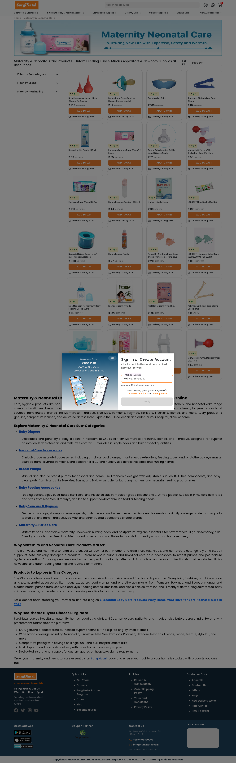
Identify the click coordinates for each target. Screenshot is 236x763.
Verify (147, 401)
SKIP (112, 358)
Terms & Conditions (137, 393)
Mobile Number (133, 374)
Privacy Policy (160, 393)
